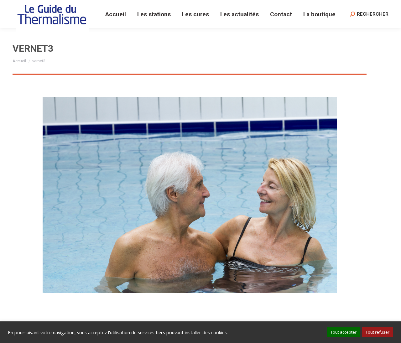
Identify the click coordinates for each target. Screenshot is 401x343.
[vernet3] (190, 195)
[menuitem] (115, 14)
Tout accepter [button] (344, 332)
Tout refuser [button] (377, 332)
